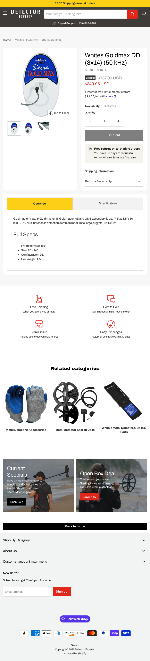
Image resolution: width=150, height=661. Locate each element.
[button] (14, 128)
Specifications (108, 203)
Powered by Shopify (75, 653)
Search (75, 645)
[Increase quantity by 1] (118, 121)
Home (7, 40)
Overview (39, 203)
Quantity (90, 112)
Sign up (62, 591)
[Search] (132, 14)
